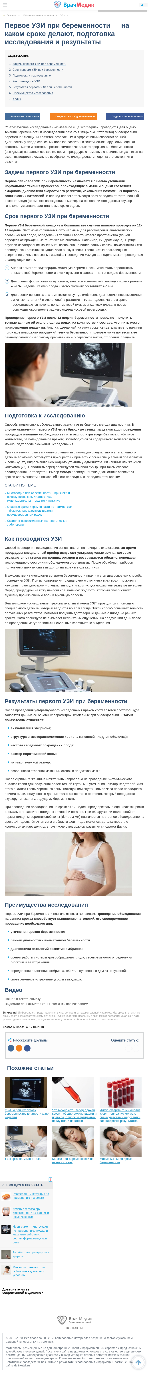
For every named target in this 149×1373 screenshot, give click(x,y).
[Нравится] (128, 1048)
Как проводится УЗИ (26, 81)
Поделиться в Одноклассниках (75, 116)
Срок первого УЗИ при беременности (38, 69)
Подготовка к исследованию (32, 75)
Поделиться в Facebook (127, 116)
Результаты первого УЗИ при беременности (42, 87)
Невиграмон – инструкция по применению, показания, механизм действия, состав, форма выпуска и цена (31, 1234)
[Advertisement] (103, 506)
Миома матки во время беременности (116, 1160)
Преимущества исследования (33, 93)
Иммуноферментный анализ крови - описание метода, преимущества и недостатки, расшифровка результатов (120, 1115)
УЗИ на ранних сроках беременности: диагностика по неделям (27, 1113)
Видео (17, 98)
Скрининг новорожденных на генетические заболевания (37, 522)
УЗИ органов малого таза (23, 1159)
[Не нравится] (135, 1048)
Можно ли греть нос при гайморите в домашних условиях (29, 1271)
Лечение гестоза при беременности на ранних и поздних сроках (31, 1212)
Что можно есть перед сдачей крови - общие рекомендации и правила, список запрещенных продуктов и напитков (74, 1115)
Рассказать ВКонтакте (25, 116)
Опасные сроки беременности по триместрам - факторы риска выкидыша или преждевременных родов (39, 510)
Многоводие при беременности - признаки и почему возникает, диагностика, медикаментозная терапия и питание (38, 496)
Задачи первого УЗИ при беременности (39, 63)
